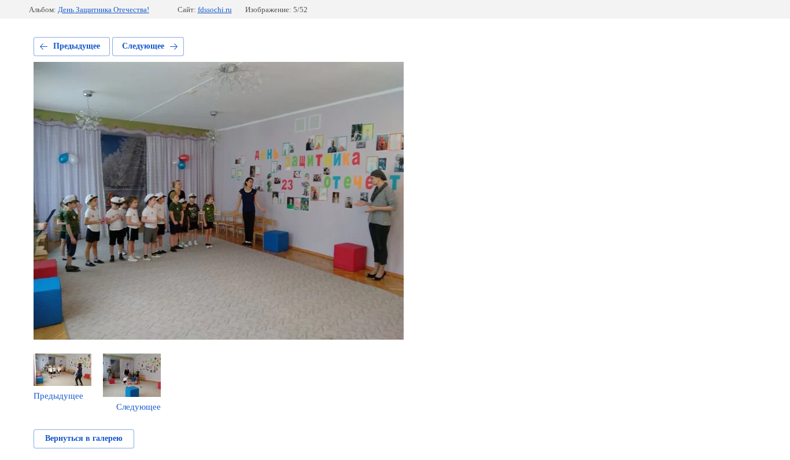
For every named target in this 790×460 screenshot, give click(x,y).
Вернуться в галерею (84, 438)
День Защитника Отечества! (103, 9)
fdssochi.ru (215, 9)
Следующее (143, 46)
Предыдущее (76, 46)
